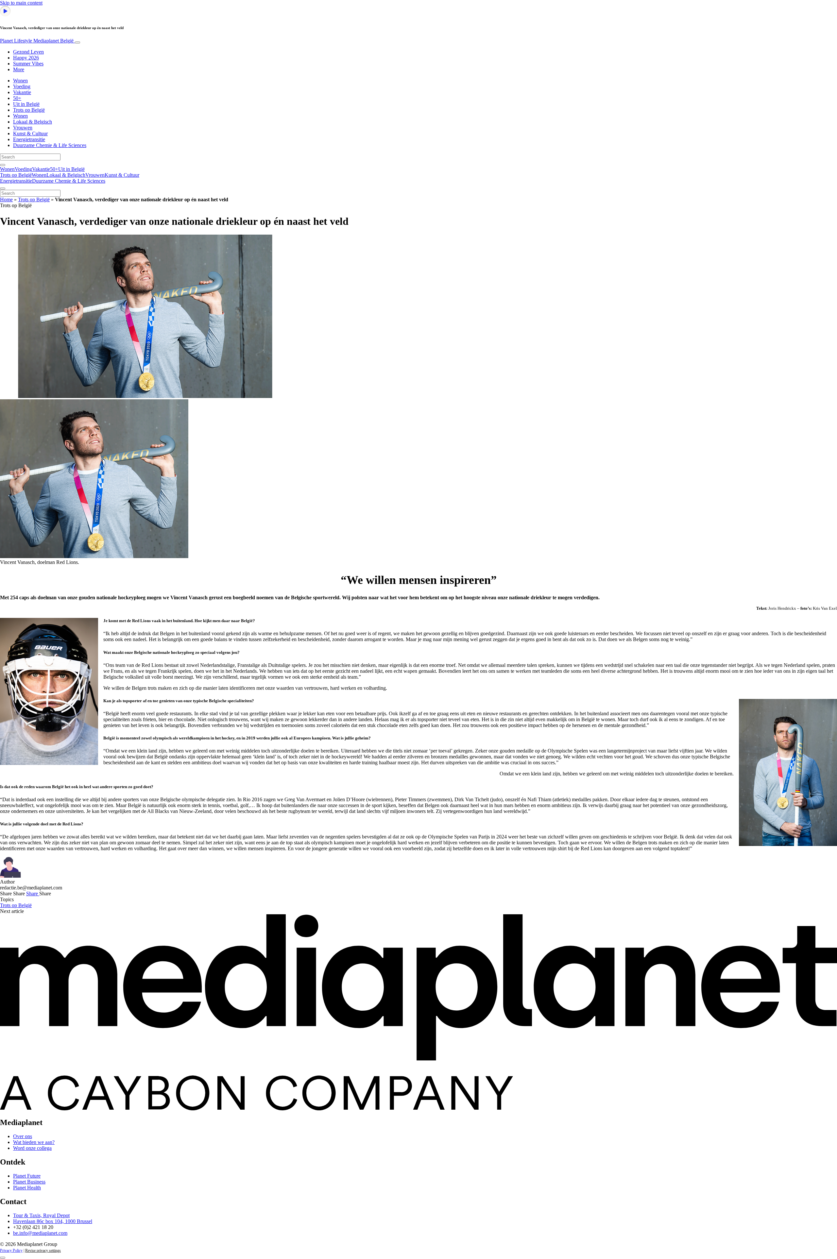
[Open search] (2, 165)
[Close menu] (2, 189)
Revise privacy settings (43, 1250)
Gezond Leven (28, 52)
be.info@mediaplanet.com (40, 1233)
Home (6, 199)
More (18, 69)
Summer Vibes (28, 63)
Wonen (20, 80)
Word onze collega (32, 1148)
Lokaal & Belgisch (32, 121)
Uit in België (26, 104)
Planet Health (27, 1187)
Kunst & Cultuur (30, 133)
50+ (17, 98)
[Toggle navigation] (77, 42)
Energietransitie (29, 139)
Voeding (21, 86)
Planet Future (27, 1176)
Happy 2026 (26, 57)
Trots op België (29, 110)
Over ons (22, 1136)
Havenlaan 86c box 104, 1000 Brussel (52, 1221)
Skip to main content (21, 3)
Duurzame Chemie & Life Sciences (49, 145)
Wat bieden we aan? (34, 1142)
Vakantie (22, 92)
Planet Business (29, 1181)
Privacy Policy (11, 1250)
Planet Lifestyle (37, 40)
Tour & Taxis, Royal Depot (41, 1215)
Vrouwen (22, 127)
